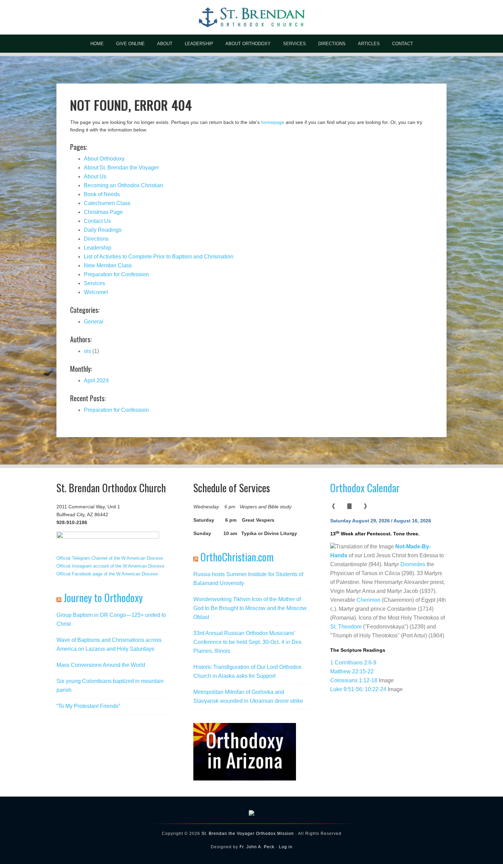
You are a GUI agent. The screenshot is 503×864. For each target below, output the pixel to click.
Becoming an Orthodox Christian (123, 185)
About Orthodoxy (104, 159)
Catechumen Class (107, 203)
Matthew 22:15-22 (352, 671)
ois (87, 351)
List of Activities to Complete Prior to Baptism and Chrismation (158, 256)
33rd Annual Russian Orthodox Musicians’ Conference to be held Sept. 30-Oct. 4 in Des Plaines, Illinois (247, 642)
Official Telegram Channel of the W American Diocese (109, 558)
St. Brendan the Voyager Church (251, 17)
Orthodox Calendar (365, 487)
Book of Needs (102, 194)
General (93, 322)
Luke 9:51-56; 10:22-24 (358, 689)
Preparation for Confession (116, 274)
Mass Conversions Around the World (100, 665)
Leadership (97, 248)
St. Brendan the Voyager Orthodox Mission (248, 833)
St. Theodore (346, 627)
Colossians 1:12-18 (353, 680)
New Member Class (108, 265)
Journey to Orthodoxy (103, 597)
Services (94, 283)
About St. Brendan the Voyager (121, 167)
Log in (286, 846)
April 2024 (96, 380)
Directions (96, 239)
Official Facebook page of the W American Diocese (107, 573)
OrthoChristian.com (237, 556)
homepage (272, 122)
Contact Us (97, 221)
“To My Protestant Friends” (88, 706)
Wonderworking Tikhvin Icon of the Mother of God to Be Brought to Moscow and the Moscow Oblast (250, 608)
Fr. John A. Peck (257, 846)
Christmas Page (103, 212)
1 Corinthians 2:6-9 (353, 662)
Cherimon (369, 600)
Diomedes (412, 564)
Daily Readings (102, 230)
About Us (95, 176)
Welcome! (96, 292)
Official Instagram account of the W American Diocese (110, 566)
